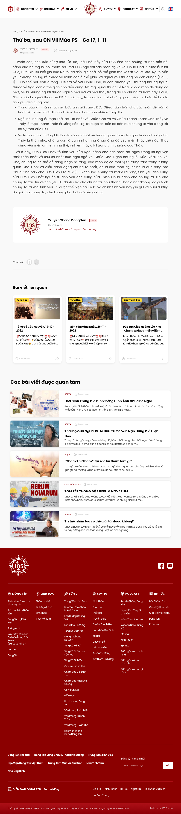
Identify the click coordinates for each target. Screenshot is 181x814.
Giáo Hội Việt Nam (159, 612)
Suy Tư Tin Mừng (101, 653)
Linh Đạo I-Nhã (44, 607)
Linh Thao (41, 612)
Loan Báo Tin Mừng (74, 625)
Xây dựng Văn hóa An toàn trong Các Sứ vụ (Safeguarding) (18, 638)
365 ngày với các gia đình (132, 671)
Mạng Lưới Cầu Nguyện (72, 638)
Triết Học (98, 612)
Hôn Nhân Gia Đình (103, 630)
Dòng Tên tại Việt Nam (17, 621)
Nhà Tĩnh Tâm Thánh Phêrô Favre (75, 609)
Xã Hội (96, 635)
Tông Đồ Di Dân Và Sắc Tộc (74, 653)
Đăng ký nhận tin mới (133, 758)
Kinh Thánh (99, 601)
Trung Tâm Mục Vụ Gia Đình (65, 763)
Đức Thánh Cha (158, 601)
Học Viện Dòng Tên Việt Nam (25, 763)
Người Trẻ (136, 788)
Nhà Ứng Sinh (16, 771)
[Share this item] (57, 359)
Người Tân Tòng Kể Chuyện (131, 612)
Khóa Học (154, 624)
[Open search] (162, 9)
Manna (125, 634)
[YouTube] (170, 566)
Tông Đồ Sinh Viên (74, 660)
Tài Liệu (124, 788)
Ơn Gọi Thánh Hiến (103, 624)
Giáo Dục (69, 695)
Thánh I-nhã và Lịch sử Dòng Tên (19, 603)
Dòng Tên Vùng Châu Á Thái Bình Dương (59, 755)
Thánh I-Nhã (43, 601)
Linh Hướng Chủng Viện (74, 617)
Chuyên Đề (99, 641)
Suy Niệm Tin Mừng (103, 659)
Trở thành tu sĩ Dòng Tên (19, 612)
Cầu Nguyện (100, 647)
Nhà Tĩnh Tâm (95, 763)
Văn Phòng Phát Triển (76, 710)
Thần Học (98, 607)
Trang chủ (17, 31)
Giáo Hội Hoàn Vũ (158, 607)
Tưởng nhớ (13, 628)
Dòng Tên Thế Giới (19, 755)
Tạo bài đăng (52, 789)
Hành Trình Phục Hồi (132, 619)
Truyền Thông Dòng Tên (132, 603)
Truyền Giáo (99, 618)
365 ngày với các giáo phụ (130, 662)
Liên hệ (12, 649)
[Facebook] (161, 566)
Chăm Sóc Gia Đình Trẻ (75, 673)
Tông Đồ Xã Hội (72, 645)
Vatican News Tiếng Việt (132, 626)
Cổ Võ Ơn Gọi (71, 689)
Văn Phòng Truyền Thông (74, 717)
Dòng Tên (13, 655)
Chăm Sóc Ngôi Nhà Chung (75, 682)
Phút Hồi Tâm (43, 618)
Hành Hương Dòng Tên (74, 703)
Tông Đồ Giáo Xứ (73, 630)
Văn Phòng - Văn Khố (76, 725)
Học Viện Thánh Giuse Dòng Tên (73, 732)
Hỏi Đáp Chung (101, 795)
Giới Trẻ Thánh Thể (74, 666)
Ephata (125, 645)
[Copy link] (36, 262)
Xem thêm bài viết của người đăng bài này (72, 229)
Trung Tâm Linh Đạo (75, 601)
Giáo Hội (97, 788)
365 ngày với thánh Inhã (131, 653)
